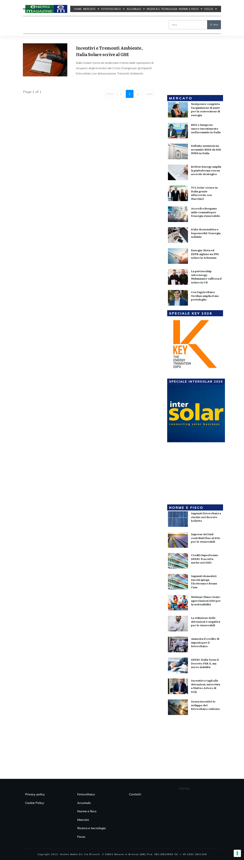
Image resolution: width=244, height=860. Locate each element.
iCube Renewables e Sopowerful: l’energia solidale (206, 233)
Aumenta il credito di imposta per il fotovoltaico (205, 642)
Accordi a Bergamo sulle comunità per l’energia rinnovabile (205, 212)
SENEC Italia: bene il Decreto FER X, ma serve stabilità (205, 663)
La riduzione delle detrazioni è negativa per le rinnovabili (205, 621)
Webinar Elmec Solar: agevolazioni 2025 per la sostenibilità (206, 600)
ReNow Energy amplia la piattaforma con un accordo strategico (206, 170)
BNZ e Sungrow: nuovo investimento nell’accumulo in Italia (206, 128)
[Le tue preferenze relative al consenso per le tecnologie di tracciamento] (237, 853)
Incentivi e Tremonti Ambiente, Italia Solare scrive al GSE (109, 51)
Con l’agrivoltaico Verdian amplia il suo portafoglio (205, 295)
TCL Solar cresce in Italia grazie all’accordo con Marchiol (204, 193)
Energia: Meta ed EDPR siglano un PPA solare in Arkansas (205, 253)
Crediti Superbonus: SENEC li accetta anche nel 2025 (204, 558)
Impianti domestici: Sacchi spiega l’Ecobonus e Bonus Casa (204, 581)
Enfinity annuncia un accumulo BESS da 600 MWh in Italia (206, 149)
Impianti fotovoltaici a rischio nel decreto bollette (206, 516)
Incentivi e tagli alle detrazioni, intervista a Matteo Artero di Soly (205, 686)
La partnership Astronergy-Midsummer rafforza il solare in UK (206, 276)
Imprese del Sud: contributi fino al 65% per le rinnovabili (205, 537)
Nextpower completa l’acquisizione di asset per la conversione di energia (205, 109)
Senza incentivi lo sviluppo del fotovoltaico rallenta (205, 705)
